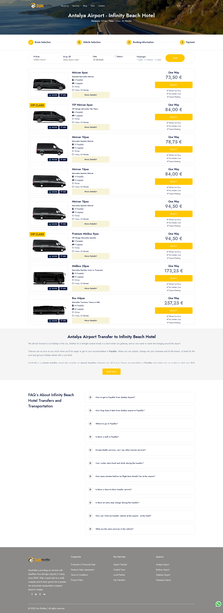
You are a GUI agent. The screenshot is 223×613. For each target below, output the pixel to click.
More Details (90, 94)
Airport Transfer (120, 564)
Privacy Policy (77, 580)
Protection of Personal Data (83, 564)
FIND (175, 58)
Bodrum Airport (162, 569)
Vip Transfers (119, 580)
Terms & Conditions (79, 574)
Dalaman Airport (163, 574)
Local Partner (119, 574)
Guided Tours (119, 569)
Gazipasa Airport (163, 580)
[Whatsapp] (218, 602)
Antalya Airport (162, 564)
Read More (111, 371)
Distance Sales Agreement (82, 569)
